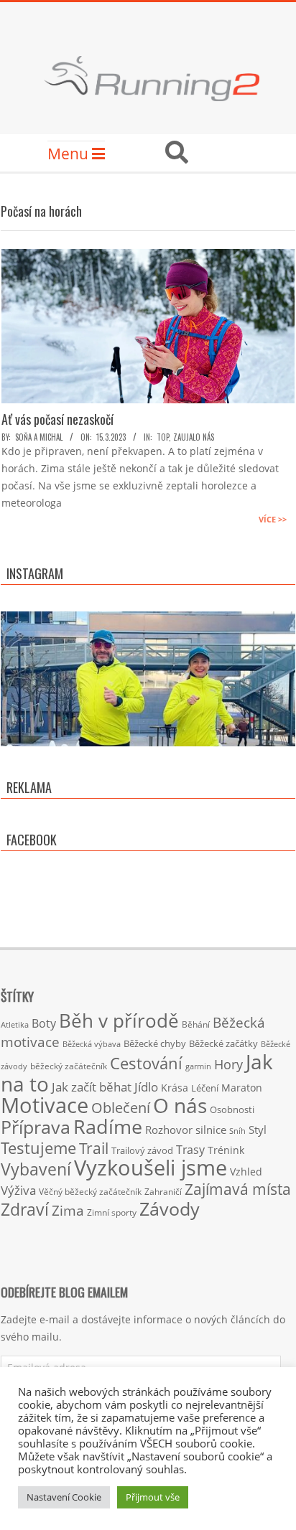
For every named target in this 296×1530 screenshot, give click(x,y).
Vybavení (36, 1169)
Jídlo (146, 1087)
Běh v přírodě (119, 1020)
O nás (180, 1105)
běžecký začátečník (68, 1066)
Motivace (44, 1105)
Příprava (35, 1126)
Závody (169, 1208)
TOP (163, 437)
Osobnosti (232, 1109)
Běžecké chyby (155, 1043)
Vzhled (246, 1171)
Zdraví (25, 1209)
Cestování (146, 1063)
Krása (174, 1087)
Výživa (18, 1190)
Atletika (15, 1024)
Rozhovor (169, 1129)
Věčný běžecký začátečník (90, 1191)
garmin (198, 1066)
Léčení (204, 1087)
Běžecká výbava (92, 1043)
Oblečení (120, 1107)
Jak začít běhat (91, 1086)
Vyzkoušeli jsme (150, 1167)
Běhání (196, 1024)
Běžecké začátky (223, 1043)
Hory (228, 1064)
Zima (68, 1210)
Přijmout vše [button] (153, 1497)
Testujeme (38, 1147)
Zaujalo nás (193, 437)
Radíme (107, 1126)
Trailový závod (142, 1150)
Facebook (31, 839)
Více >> (273, 519)
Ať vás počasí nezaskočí (57, 419)
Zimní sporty (112, 1212)
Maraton (241, 1087)
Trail (93, 1147)
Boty (44, 1023)
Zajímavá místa (238, 1188)
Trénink (226, 1150)
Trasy (190, 1150)
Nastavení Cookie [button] (64, 1497)
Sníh (237, 1131)
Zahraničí (163, 1191)
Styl (258, 1129)
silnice (210, 1129)
